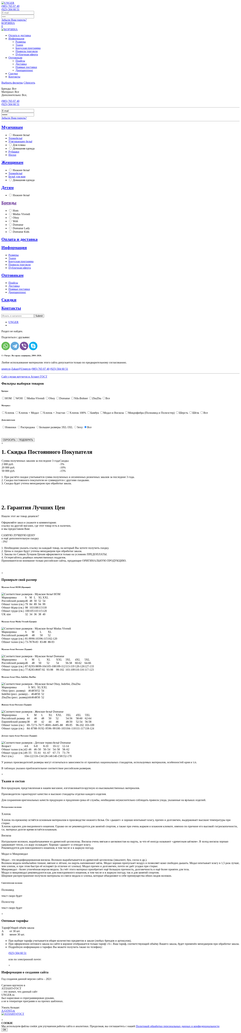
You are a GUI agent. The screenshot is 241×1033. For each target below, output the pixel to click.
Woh (15, 221)
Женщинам (12, 162)
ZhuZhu (96, 398)
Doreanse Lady (21, 228)
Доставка (21, 63)
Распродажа (28, 427)
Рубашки (13, 151)
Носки (12, 154)
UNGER (13, 322)
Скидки (13, 73)
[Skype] (33, 346)
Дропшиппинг (24, 70)
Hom (15, 210)
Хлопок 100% (78, 412)
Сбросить (29, 82)
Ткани (19, 44)
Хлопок (9, 412)
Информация (16, 38)
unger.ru (6, 368)
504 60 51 (10, 9)
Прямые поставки (26, 67)
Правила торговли (27, 51)
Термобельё (15, 138)
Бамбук (94, 412)
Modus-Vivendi (35, 398)
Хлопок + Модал (29, 412)
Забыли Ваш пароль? (14, 19)
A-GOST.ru (8, 1010)
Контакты (14, 76)
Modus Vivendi (21, 214)
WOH (19, 398)
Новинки (10, 427)
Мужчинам (12, 127)
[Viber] (24, 346)
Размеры (21, 41)
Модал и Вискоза (113, 412)
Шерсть (183, 412)
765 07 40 (10, 6)
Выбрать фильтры (12, 82)
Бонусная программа (28, 48)
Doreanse (18, 224)
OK (4, 1029)
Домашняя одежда (24, 148)
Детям (7, 187)
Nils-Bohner (81, 398)
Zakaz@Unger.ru (21, 368)
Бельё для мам (16, 176)
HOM (8, 398)
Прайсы (20, 60)
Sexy (80, 427)
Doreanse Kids (21, 231)
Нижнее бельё (21, 135)
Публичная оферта (27, 54)
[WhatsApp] (5, 346)
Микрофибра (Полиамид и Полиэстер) (151, 412)
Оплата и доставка (19, 35)
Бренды (8, 202)
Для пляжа (19, 144)
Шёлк (195, 412)
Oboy (16, 217)
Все (108, 398)
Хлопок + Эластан (54, 412)
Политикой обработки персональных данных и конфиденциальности (177, 1026)
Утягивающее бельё (20, 141)
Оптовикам (15, 57)
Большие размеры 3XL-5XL (56, 427)
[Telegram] (15, 346)
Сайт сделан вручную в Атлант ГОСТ (24, 376)
